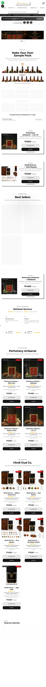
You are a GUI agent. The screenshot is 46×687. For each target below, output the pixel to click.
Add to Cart (31, 145)
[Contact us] (2, 6)
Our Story (42, 7)
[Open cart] (42, 2)
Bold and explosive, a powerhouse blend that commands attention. (30, 138)
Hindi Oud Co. (11, 7)
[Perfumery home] (22, 3)
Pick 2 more (39, 119)
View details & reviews (30, 151)
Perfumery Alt (33, 7)
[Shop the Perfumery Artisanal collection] (22, 35)
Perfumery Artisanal (22, 7)
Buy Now (30, 149)
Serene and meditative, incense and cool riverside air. (30, 283)
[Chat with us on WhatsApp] (2, 2)
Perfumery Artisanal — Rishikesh (30, 278)
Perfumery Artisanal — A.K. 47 (30, 134)
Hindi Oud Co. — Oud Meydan (30, 166)
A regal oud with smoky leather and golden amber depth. (30, 170)
